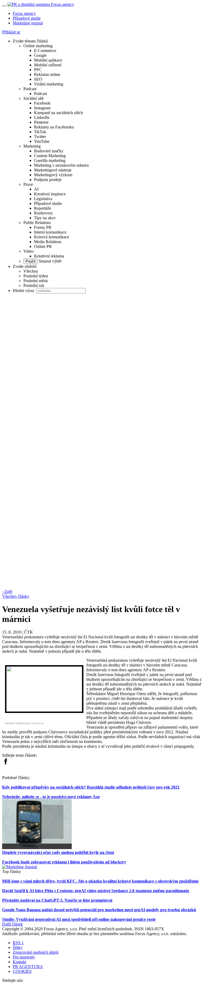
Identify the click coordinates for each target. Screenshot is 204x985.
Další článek (12, 924)
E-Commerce (45, 50)
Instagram (42, 108)
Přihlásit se (11, 32)
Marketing (32, 146)
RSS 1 (18, 942)
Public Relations (37, 222)
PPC (38, 69)
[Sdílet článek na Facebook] (5, 763)
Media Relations (47, 241)
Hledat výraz (24, 290)
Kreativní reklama (49, 256)
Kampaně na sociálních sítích (58, 112)
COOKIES (22, 971)
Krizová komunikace (51, 237)
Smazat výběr (50, 261)
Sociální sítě (33, 98)
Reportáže (42, 208)
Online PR (43, 246)
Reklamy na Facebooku (54, 127)
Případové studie (27, 18)
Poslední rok (33, 285)
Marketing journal (28, 23)
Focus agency (24, 13)
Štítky (18, 947)
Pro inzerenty (24, 957)
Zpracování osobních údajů (35, 952)
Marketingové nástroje (52, 170)
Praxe (28, 184)
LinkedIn (41, 117)
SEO (38, 79)
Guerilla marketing (49, 160)
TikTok (40, 132)
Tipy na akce (45, 218)
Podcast (29, 89)
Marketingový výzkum (53, 175)
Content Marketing (50, 155)
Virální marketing (48, 84)
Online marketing (38, 46)
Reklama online (47, 74)
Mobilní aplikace (48, 60)
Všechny (30, 271)
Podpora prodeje (48, 179)
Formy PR (43, 227)
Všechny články (15, 596)
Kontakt (19, 962)
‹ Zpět (7, 591)
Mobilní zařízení (47, 65)
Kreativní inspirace (50, 194)
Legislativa (43, 198)
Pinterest (41, 122)
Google (40, 55)
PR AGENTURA (28, 966)
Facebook (42, 103)
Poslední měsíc (35, 280)
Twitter (40, 136)
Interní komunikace (50, 232)
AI (36, 189)
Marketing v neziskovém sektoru (61, 165)
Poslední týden (35, 276)
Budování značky (48, 151)
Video (28, 251)
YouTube (41, 141)
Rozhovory (43, 213)
